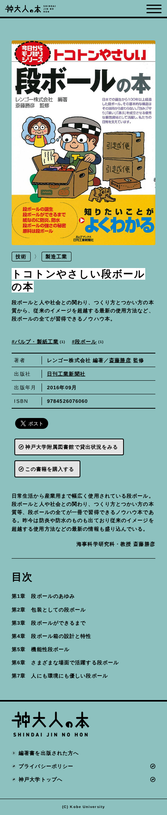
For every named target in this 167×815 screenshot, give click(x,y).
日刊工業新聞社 (66, 374)
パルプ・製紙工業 (39, 342)
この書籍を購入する (50, 469)
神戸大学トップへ (41, 779)
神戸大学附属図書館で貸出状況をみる (71, 447)
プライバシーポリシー (46, 766)
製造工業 (56, 256)
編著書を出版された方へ (49, 753)
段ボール (88, 342)
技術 (21, 256)
